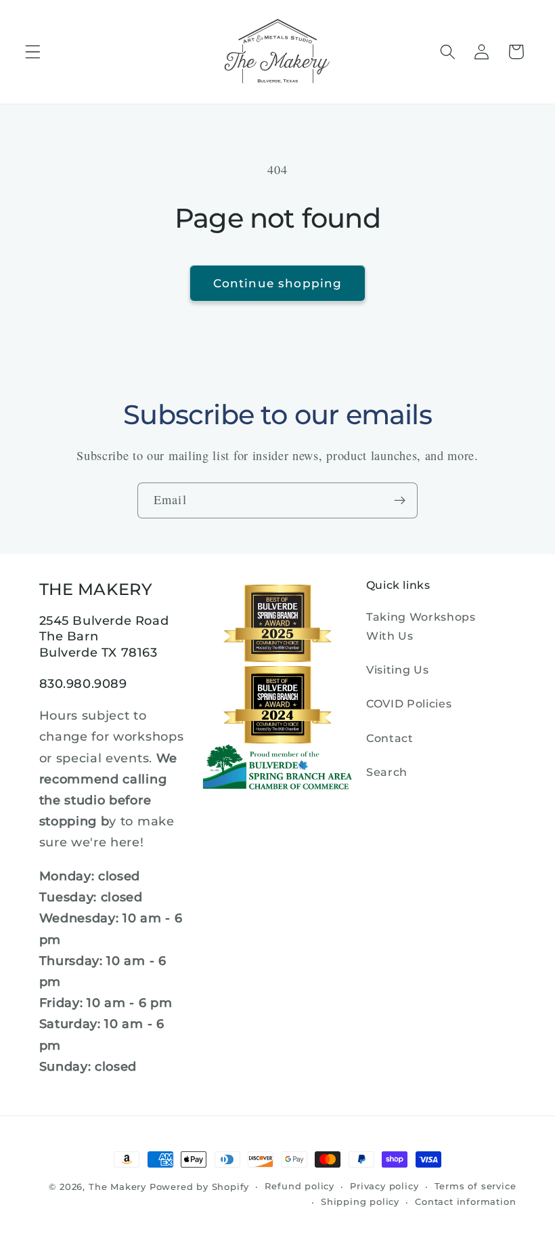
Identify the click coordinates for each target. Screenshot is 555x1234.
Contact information (465, 1202)
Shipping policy (360, 1202)
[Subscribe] (399, 500)
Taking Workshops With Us (421, 626)
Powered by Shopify (200, 1187)
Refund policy (299, 1186)
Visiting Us (397, 669)
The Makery (117, 1187)
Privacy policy (384, 1186)
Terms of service (475, 1186)
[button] (33, 52)
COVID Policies (409, 703)
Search (386, 772)
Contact (390, 738)
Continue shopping (277, 283)
